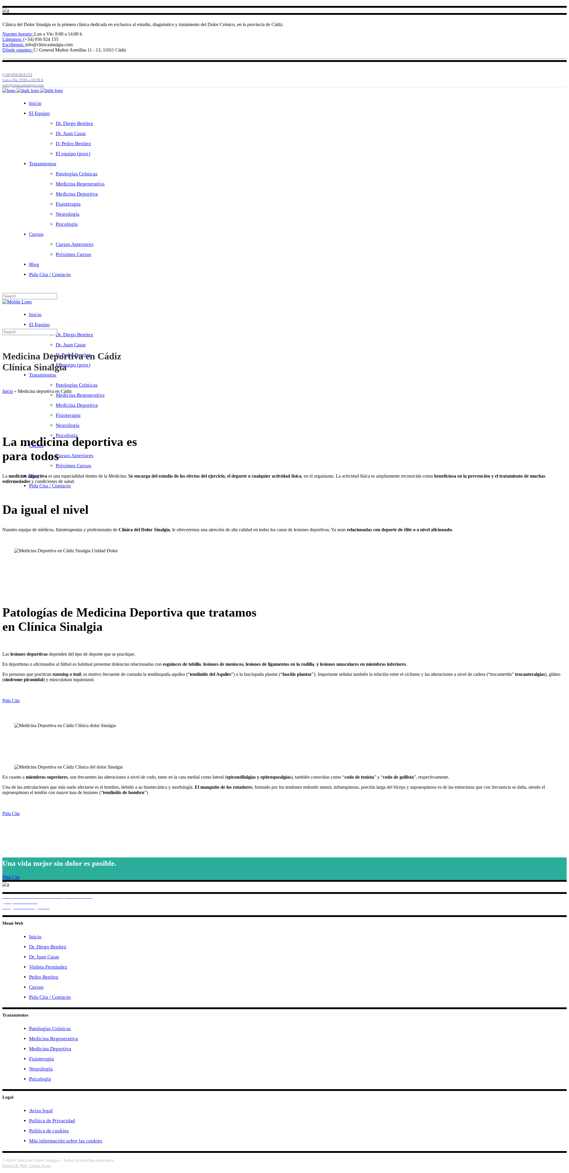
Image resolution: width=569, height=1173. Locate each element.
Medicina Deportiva (50, 1049)
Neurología (41, 1069)
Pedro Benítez (43, 977)
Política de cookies (49, 1131)
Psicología (40, 1079)
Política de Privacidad (52, 1121)
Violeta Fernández (48, 967)
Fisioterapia (41, 1059)
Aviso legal (41, 1110)
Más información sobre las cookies (65, 1141)
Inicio (7, 391)
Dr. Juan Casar (44, 957)
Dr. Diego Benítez (47, 947)
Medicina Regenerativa (53, 1038)
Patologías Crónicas (50, 1028)
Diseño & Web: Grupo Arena (26, 1166)
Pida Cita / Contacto (50, 997)
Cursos (36, 987)
